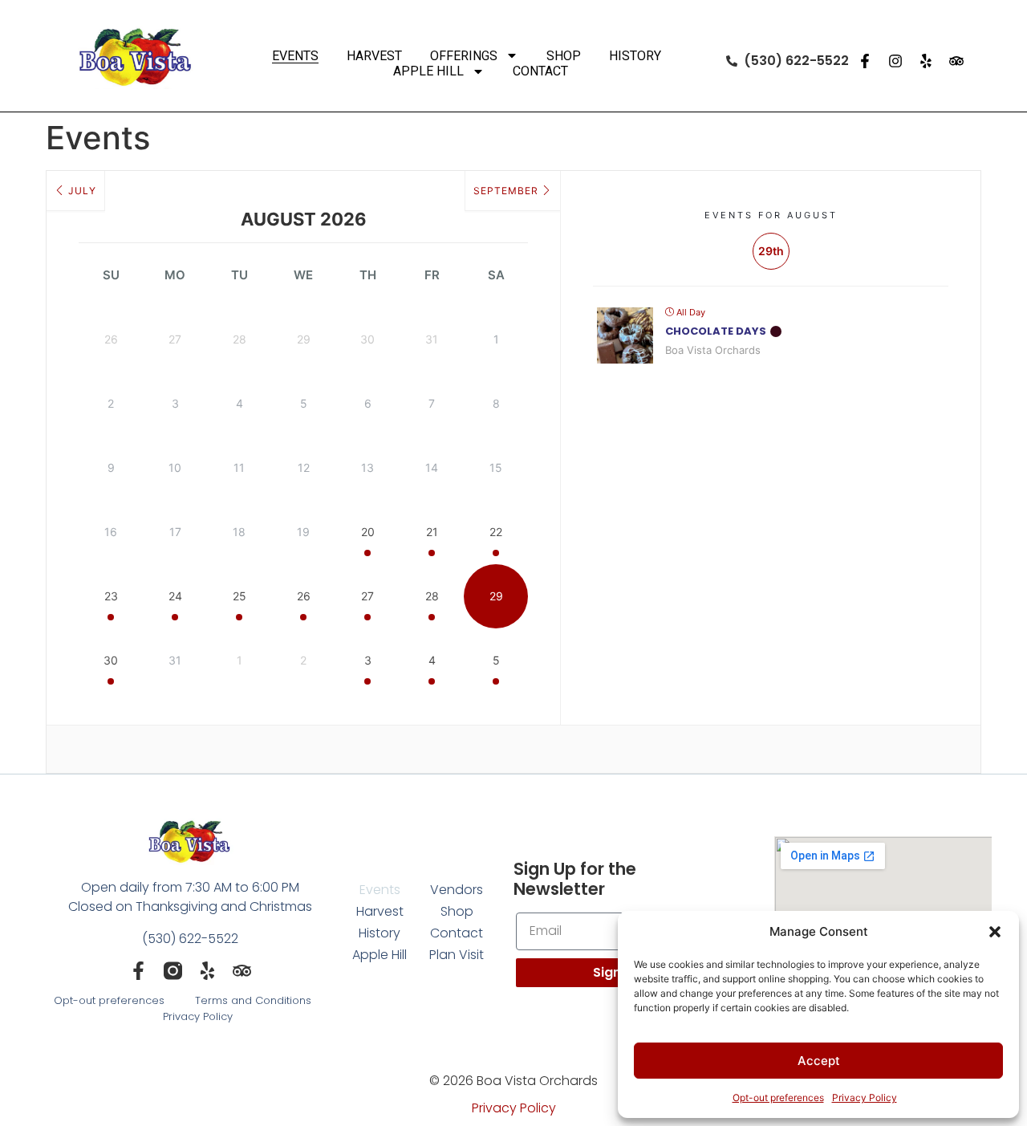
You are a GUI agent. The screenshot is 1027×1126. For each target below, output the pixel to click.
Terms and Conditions (253, 1000)
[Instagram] (895, 61)
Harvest (374, 55)
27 (367, 596)
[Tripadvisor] (956, 61)
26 (304, 596)
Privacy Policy (864, 1097)
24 (175, 596)
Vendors (456, 889)
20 (368, 532)
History (635, 55)
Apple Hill (428, 71)
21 (432, 532)
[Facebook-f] (865, 61)
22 (495, 532)
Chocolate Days (715, 331)
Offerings (463, 55)
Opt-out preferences (778, 1097)
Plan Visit (456, 954)
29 (496, 596)
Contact (540, 71)
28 (432, 596)
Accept (819, 1060)
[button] (995, 932)
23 (111, 596)
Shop (563, 55)
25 (239, 596)
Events (295, 55)
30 (111, 660)
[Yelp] (926, 61)
